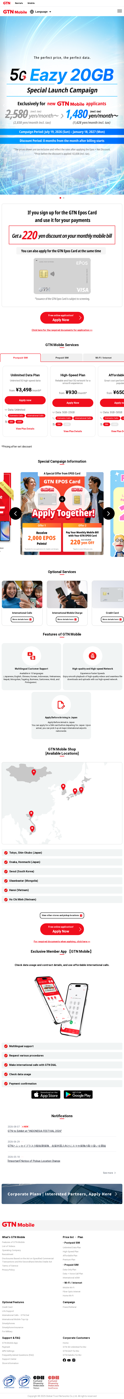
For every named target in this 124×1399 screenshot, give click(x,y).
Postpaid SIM (20, 357)
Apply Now (73, 402)
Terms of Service (10, 1266)
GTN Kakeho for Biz (72, 1355)
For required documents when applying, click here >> (62, 941)
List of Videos (8, 1246)
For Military (7, 1331)
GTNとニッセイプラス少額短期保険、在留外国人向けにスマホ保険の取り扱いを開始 (57, 1145)
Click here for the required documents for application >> (62, 330)
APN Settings (8, 1351)
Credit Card (7, 1307)
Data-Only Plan (69, 1269)
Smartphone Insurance (12, 1327)
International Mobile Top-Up (15, 1319)
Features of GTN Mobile (13, 1242)
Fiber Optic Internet (71, 1291)
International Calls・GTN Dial (15, 1315)
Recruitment (7, 1254)
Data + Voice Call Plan (73, 1273)
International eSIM (71, 1277)
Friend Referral (69, 1307)
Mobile (31, 3)
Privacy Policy (8, 1270)
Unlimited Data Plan (72, 1247)
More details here (20, 619)
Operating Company (11, 1250)
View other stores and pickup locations (60, 915)
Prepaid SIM (62, 357)
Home (65, 1343)
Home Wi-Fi (68, 1295)
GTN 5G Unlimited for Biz (74, 1347)
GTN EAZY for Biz (71, 1351)
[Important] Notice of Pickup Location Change (34, 1161)
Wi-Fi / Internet (103, 357)
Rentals (19, 3)
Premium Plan (69, 1259)
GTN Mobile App (10, 1343)
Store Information (10, 1363)
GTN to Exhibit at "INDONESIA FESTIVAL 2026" (35, 1131)
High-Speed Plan (70, 1251)
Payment (6, 1347)
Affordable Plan (70, 1255)
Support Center (9, 1359)
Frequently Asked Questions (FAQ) (18, 1355)
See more (108, 1173)
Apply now (25, 400)
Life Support (8, 1311)
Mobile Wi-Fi (68, 1287)
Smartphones (8, 1323)
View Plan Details (25, 428)
